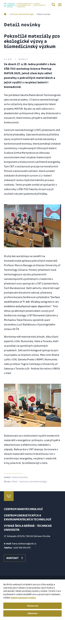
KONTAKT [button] (12, 558)
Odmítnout (32, 613)
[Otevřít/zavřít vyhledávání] (53, 5)
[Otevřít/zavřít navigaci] (60, 4)
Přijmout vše (32, 606)
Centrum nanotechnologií (22, 14)
